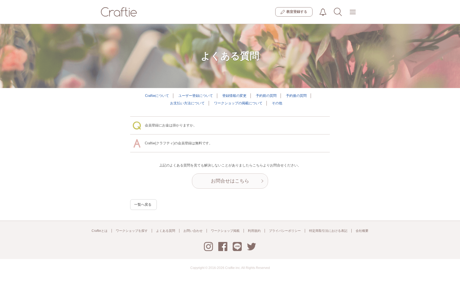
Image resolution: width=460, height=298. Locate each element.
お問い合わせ (193, 231)
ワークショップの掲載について (238, 103)
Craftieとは (100, 231)
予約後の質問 (296, 96)
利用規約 (254, 231)
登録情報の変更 (234, 96)
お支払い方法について (187, 103)
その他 (277, 103)
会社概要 (362, 231)
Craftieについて (157, 96)
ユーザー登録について (195, 96)
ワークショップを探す (132, 231)
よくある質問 (165, 231)
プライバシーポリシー (285, 231)
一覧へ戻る (142, 204)
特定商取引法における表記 (328, 231)
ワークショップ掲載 (225, 231)
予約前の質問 (266, 96)
